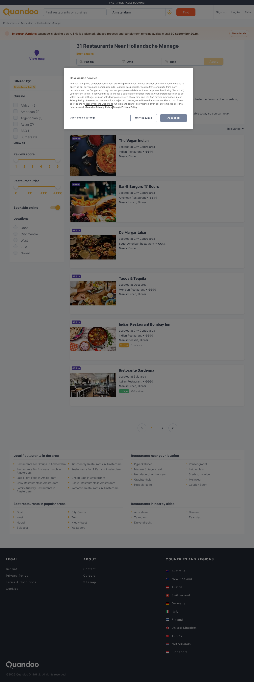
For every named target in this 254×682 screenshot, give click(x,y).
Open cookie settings (82, 117)
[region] (128, 98)
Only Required (143, 117)
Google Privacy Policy (125, 107)
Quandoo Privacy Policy (98, 107)
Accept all (173, 117)
